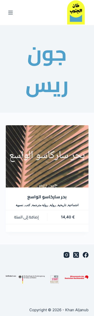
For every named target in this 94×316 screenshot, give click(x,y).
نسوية (19, 205)
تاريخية (62, 205)
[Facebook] (85, 255)
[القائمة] (10, 12)
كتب (27, 205)
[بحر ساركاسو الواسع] (47, 156)
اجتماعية (73, 205)
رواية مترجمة (40, 205)
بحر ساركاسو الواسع (47, 197)
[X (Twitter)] (76, 255)
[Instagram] (66, 255)
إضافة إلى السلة (26, 217)
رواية (53, 205)
